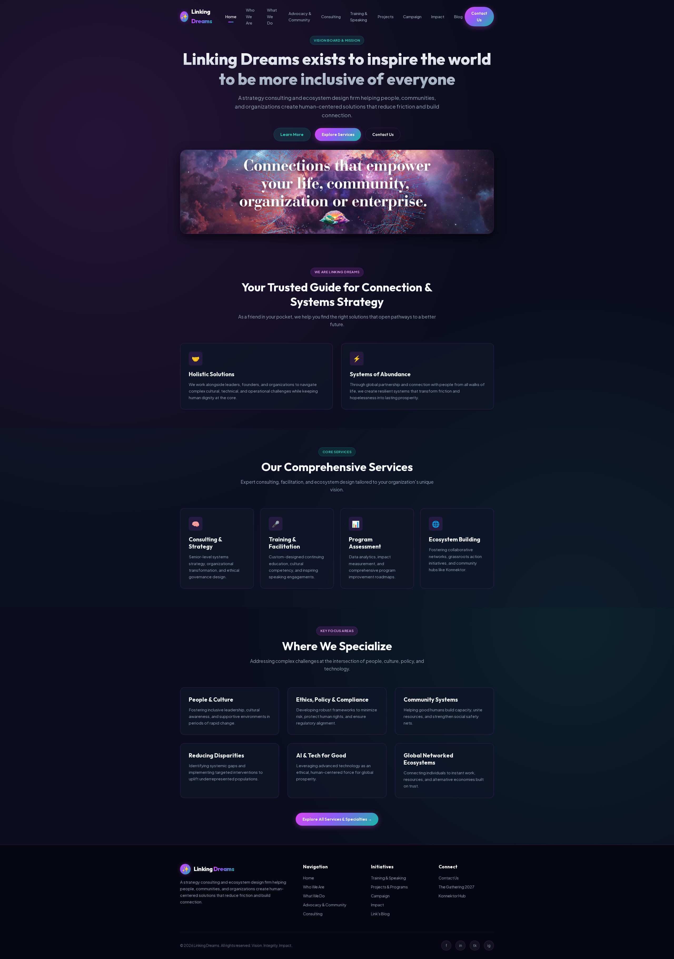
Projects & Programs (389, 886)
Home (230, 16)
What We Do (272, 16)
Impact (437, 16)
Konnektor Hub (452, 895)
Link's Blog (380, 913)
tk (475, 945)
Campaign (412, 16)
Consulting (331, 16)
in (460, 945)
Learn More (292, 134)
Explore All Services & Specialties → (337, 819)
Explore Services (338, 134)
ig (488, 945)
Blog (458, 16)
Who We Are (250, 16)
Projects (386, 16)
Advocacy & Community (300, 16)
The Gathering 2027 (456, 886)
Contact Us (479, 16)
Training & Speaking (359, 16)
